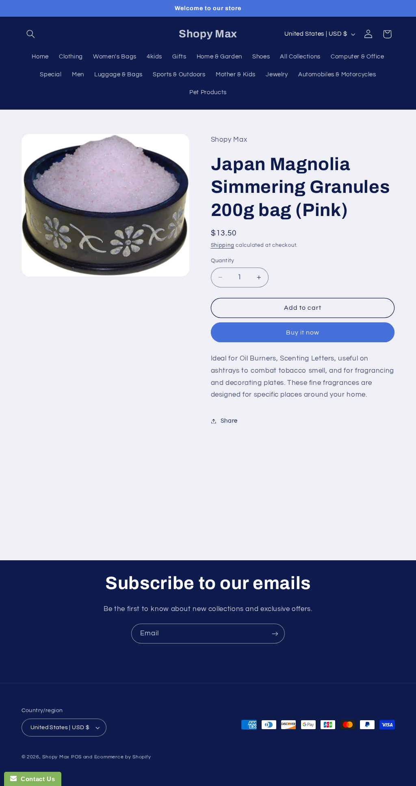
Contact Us (36, 778)
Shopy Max (55, 757)
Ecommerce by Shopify (122, 757)
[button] (31, 34)
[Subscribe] (275, 633)
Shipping (222, 245)
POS (76, 757)
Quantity (222, 260)
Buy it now (303, 332)
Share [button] (229, 421)
